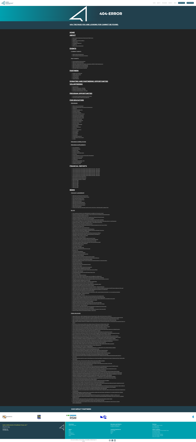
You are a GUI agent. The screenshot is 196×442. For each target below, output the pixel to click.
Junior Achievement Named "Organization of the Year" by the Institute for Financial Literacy (90, 350)
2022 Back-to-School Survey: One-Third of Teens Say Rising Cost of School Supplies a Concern (90, 278)
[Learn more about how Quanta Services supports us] (17, 417)
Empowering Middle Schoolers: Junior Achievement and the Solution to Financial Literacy (89, 260)
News (72, 190)
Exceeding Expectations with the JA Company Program (83, 285)
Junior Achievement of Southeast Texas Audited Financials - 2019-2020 (86, 175)
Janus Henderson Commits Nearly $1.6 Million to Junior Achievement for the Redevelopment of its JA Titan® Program (95, 366)
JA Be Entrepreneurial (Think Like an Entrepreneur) (82, 107)
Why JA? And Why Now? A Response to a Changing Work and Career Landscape (88, 277)
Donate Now (181, 2)
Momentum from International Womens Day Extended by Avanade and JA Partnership (89, 306)
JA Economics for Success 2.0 (78, 115)
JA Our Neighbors (75, 147)
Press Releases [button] (72, 434)
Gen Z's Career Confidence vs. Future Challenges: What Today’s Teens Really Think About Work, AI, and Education (94, 221)
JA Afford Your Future (76, 163)
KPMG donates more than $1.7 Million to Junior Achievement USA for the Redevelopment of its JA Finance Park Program (95, 371)
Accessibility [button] (87, 439)
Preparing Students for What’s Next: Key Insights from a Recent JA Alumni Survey (88, 217)
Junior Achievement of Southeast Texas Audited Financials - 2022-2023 (86, 171)
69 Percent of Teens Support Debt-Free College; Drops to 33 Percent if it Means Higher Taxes (90, 324)
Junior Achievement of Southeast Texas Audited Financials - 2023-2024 (86, 170)
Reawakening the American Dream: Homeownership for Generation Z (86, 234)
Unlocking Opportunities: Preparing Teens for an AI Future (83, 238)
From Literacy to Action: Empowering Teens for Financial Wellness (85, 239)
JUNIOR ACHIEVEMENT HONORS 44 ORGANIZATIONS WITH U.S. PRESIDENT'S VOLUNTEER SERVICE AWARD (94, 347)
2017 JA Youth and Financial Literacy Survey (80, 197)
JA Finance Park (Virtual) (77, 119)
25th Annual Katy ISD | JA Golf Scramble (80, 65)
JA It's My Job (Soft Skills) (77, 124)
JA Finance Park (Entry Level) (78, 117)
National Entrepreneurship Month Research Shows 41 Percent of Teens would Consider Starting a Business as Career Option (96, 337)
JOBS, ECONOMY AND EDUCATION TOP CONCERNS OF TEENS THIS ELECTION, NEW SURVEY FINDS (92, 398)
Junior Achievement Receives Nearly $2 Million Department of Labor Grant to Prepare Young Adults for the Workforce (95, 339)
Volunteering (76, 84)
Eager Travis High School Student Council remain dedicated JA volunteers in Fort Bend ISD (90, 289)
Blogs (73, 210)
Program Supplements (78, 144)
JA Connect (74, 154)
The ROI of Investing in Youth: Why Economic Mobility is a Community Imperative (88, 219)
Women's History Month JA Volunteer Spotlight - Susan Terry (84, 310)
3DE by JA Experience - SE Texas (78, 88)
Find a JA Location (156, 436)
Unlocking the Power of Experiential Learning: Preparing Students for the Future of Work (89, 225)
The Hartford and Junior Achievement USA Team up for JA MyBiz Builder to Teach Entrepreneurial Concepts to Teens (95, 335)
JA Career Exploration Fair (77, 109)
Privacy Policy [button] (81, 439)
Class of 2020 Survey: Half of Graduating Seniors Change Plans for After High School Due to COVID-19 (91, 316)
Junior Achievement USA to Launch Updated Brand (82, 346)
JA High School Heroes (76, 121)
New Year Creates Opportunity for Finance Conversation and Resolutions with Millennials (89, 388)
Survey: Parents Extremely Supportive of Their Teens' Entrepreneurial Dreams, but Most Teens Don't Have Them (94, 377)
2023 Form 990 (75, 181)
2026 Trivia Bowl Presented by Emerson (80, 55)
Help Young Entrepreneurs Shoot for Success (81, 248)
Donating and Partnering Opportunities (89, 81)
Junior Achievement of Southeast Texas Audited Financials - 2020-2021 (86, 174)
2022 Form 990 (75, 183)
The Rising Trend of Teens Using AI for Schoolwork (82, 267)
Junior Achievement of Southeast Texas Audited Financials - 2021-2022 (86, 172)
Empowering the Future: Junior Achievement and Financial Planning (85, 257)
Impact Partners (75, 78)
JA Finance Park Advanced (77, 120)
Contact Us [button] (5, 429)
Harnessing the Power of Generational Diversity (81, 264)
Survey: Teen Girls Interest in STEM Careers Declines (82, 364)
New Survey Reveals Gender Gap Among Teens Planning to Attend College (87, 384)
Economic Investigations (77, 162)
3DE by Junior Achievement (77, 45)
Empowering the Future (77, 265)
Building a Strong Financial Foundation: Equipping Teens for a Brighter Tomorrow (88, 230)
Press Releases (76, 313)
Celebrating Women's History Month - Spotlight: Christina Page (84, 281)
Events (73, 48)
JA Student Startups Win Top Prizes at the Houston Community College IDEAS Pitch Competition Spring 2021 (93, 298)
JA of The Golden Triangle (157, 435)
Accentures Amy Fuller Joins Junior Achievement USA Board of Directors (86, 362)
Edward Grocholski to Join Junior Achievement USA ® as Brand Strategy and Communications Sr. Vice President (94, 387)
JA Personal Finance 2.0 (77, 136)
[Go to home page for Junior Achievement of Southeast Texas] (7, 3)
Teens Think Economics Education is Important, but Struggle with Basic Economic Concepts (90, 354)
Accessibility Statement (76, 43)
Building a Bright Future (77, 261)
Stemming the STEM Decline (78, 244)
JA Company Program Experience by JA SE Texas (82, 96)
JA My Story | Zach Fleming (77, 271)
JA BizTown (74, 108)
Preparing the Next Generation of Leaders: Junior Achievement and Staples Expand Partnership (91, 214)
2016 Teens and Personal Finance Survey (80, 195)
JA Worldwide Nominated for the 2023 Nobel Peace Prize (83, 272)
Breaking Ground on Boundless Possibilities (80, 231)
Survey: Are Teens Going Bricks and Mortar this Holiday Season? (84, 379)
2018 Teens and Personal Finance (78, 203)
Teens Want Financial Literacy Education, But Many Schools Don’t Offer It (86, 232)
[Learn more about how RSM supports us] (82, 417)
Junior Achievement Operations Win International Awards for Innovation (86, 330)
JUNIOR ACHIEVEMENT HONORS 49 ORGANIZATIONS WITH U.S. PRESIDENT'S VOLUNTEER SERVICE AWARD (94, 338)
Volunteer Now (75, 86)
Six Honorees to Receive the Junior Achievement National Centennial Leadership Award (89, 367)
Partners (74, 71)
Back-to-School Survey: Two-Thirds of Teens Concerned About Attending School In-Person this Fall (91, 334)
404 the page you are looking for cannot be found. (94, 24)
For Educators (77, 100)
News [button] (70, 435)
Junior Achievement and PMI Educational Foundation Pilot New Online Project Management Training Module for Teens (95, 318)
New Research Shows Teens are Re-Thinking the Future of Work (84, 269)
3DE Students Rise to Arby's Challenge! (79, 243)
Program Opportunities (81, 93)
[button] (110, 440)
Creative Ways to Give (76, 74)
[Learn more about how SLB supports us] (114, 417)
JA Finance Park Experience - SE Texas (79, 90)
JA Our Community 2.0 (76, 129)
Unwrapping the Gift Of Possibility (78, 252)
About (73, 35)
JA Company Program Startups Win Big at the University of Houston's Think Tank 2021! (89, 309)
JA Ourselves (74, 134)
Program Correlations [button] (115, 426)
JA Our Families (75, 130)
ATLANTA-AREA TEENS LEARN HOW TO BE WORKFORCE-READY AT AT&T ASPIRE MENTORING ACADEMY (93, 343)
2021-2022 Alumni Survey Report (78, 204)
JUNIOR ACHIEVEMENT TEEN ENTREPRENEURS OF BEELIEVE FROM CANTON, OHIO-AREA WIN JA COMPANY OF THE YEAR (97, 373)
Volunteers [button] (71, 424)
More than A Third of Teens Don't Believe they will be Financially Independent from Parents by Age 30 (92, 331)
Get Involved (190, 2)
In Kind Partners (75, 75)
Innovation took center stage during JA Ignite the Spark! (83, 290)
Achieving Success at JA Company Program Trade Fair (82, 282)
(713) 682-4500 (6, 430)
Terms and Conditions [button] (75, 439)
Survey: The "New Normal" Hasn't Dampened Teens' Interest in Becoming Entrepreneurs (89, 351)
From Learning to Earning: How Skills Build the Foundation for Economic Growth (88, 213)
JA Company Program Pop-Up (78, 113)
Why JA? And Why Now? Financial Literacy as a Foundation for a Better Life (87, 276)
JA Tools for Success (76, 148)
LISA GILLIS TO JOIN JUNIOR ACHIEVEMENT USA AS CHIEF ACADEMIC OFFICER (88, 400)
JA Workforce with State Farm (78, 226)
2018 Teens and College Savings (78, 202)
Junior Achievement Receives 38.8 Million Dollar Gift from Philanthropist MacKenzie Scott (89, 327)
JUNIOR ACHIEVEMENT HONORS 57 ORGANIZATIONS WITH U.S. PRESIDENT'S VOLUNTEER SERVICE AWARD (94, 376)
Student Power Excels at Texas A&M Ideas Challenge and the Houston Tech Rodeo (88, 303)
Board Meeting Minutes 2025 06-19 (79, 176)
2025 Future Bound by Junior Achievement (80, 227)
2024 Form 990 (75, 180)
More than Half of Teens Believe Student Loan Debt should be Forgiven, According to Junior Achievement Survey (94, 368)
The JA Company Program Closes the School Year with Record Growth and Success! (88, 297)
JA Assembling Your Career (77, 156)
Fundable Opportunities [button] (157, 425)
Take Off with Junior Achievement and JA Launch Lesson (83, 256)
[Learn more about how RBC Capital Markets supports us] (49, 417)
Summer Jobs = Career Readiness (79, 236)
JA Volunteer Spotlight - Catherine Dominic (80, 293)
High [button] (111, 433)
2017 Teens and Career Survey (78, 198)
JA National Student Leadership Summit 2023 (81, 268)
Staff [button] (70, 430)
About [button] (70, 429)
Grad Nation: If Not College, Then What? (80, 235)
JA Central (74, 39)
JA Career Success (76, 111)
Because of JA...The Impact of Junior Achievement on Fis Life (84, 240)
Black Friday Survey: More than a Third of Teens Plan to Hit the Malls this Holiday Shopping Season (91, 352)
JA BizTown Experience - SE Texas (79, 89)
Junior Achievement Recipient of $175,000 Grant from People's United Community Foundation (90, 380)
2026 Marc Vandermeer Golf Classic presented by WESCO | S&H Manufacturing (87, 64)
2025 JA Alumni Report (76, 206)
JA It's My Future (75, 123)
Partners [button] (154, 424)
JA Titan (74, 138)
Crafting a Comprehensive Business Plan (80, 253)
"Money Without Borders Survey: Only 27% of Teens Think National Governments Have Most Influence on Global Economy (96, 329)
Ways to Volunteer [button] (72, 425)
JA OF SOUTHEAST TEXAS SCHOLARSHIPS (80, 97)
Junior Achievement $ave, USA (78, 160)
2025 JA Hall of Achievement (78, 62)
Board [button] (70, 431)
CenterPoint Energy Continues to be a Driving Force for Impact (84, 299)
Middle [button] (112, 431)
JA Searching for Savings (77, 158)
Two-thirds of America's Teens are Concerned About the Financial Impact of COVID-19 (89, 342)
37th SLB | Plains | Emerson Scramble (79, 67)
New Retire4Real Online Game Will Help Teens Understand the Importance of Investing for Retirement (92, 341)
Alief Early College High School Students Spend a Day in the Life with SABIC (87, 302)
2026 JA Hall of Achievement (78, 54)
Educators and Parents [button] (116, 424)
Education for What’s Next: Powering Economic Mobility (83, 218)
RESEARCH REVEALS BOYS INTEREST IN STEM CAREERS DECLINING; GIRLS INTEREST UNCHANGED (92, 375)
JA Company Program (76, 112)
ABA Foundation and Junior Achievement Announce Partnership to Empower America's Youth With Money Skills (94, 320)
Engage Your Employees (77, 73)
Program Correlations (78, 141)
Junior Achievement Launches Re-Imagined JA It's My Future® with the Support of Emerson (90, 325)
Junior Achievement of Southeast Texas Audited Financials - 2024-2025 (86, 168)
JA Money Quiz (75, 150)
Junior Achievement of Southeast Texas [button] (160, 430)
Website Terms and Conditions (78, 40)
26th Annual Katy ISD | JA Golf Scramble (80, 66)
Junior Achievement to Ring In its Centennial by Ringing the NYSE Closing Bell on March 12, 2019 (91, 326)
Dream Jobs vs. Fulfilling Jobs (78, 247)
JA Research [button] (71, 433)
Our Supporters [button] (155, 426)
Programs (74, 103)
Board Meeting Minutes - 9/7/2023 (79, 179)
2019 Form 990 (75, 187)
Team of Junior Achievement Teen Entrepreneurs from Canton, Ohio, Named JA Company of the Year (92, 363)
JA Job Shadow (75, 125)
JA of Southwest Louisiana (157, 434)
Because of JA (75, 250)
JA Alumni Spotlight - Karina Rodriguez (79, 305)
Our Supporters (75, 77)
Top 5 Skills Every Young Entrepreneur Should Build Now (83, 229)
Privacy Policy (75, 41)
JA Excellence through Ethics (78, 116)
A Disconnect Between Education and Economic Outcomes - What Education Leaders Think (90, 207)
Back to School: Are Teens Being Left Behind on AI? (82, 223)
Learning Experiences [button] (116, 429)
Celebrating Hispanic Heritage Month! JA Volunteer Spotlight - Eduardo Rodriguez (88, 286)
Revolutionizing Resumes (77, 263)
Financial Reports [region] (155, 427)
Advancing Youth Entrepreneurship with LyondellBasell (83, 307)
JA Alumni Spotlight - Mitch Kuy (78, 294)
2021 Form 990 (75, 184)
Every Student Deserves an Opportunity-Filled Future (82, 37)
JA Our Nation (75, 132)
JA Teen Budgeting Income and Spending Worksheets (83, 155)
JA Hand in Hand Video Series (78, 152)
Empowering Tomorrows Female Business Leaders (82, 259)
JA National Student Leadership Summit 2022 (81, 280)
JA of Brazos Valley (156, 431)
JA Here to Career (76, 151)
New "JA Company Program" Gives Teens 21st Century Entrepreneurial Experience (88, 381)
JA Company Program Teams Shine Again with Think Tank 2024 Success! (86, 242)
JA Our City (74, 128)
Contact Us (74, 44)
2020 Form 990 (75, 185)
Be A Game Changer (76, 273)
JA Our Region (75, 133)
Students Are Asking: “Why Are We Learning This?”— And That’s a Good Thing (87, 222)
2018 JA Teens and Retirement (78, 199)
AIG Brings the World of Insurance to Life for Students (82, 301)
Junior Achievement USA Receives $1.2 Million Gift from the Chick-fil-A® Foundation (88, 360)
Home (72, 32)
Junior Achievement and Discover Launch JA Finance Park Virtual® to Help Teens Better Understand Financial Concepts (95, 333)
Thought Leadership (77, 193)
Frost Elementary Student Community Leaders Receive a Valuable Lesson (86, 284)
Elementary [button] (113, 430)
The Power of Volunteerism (77, 251)
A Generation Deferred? (77, 246)
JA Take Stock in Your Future (78, 137)
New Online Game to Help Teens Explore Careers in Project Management (86, 345)
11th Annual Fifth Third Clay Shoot (78, 61)
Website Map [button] (92, 439)
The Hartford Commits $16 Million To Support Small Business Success (85, 349)
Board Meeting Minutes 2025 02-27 (79, 178)
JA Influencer (75, 159)
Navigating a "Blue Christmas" (78, 255)
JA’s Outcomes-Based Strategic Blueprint (80, 215)
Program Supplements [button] (115, 425)
